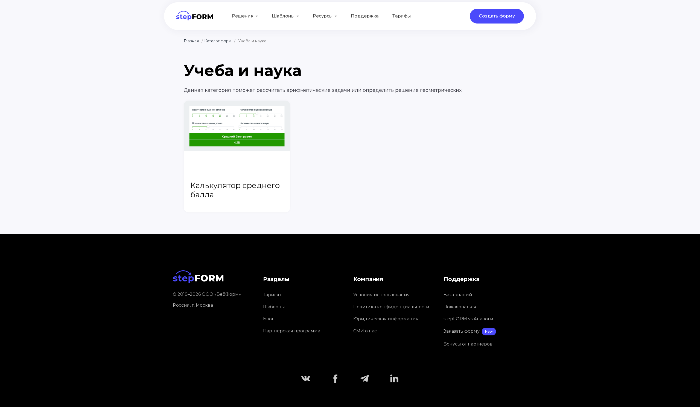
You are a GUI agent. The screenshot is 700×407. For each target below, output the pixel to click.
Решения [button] (242, 16)
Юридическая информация (386, 318)
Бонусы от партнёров (468, 344)
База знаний (458, 294)
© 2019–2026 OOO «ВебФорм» (207, 294)
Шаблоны (274, 306)
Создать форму (497, 16)
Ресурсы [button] (323, 16)
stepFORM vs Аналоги (468, 318)
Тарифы (401, 16)
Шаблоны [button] (283, 16)
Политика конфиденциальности (391, 306)
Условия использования (381, 294)
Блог (268, 318)
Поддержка (365, 16)
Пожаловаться (460, 306)
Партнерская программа (291, 330)
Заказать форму (468, 331)
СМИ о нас (365, 330)
